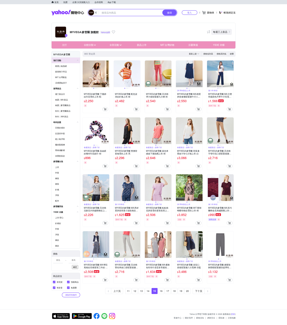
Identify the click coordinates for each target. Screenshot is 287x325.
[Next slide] (107, 74)
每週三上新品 (220, 32)
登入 (189, 12)
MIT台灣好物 (167, 45)
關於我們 (189, 317)
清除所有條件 (71, 294)
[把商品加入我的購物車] (105, 109)
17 (167, 291)
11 (128, 291)
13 (141, 291)
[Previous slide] (85, 74)
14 (148, 291)
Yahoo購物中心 (67, 12)
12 (134, 291)
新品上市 (141, 45)
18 (174, 291)
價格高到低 (221, 53)
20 (187, 291)
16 (161, 291)
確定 (75, 267)
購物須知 (200, 317)
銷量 (232, 53)
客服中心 (177, 317)
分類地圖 (232, 317)
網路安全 (211, 317)
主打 (64, 45)
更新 (233, 314)
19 (181, 291)
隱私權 (221, 317)
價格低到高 (208, 53)
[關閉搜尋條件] (96, 12)
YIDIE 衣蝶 (219, 45)
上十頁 (117, 291)
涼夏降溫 (193, 45)
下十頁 (198, 291)
